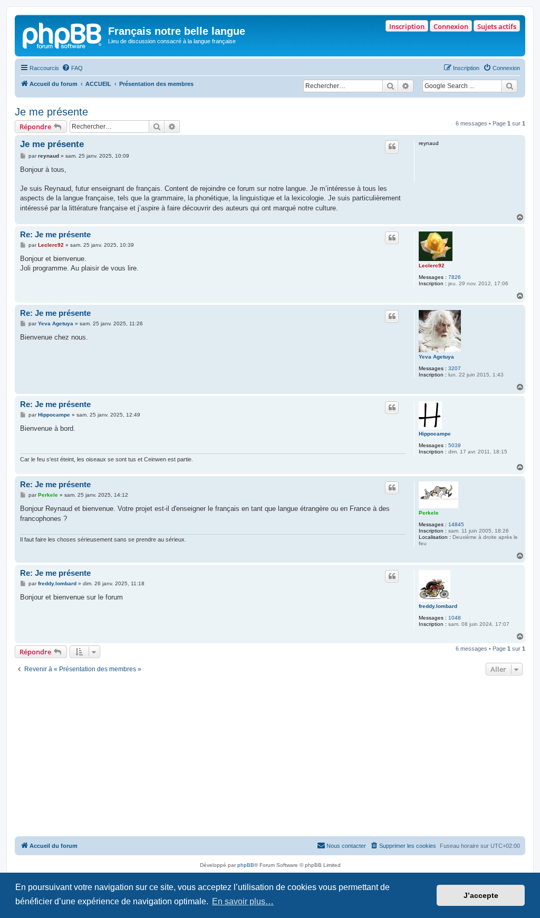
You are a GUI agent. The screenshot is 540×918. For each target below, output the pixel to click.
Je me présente (51, 112)
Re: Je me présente (55, 234)
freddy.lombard (438, 606)
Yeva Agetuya (436, 357)
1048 (454, 618)
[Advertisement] (270, 757)
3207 (454, 368)
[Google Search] (509, 86)
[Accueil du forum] (62, 34)
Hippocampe (435, 434)
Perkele (429, 513)
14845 (456, 524)
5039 (454, 445)
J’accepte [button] (481, 895)
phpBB (245, 865)
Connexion (450, 26)
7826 (454, 277)
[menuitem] (72, 68)
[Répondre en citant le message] (392, 146)
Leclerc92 (432, 265)
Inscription (407, 26)
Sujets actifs (496, 26)
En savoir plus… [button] (243, 901)
